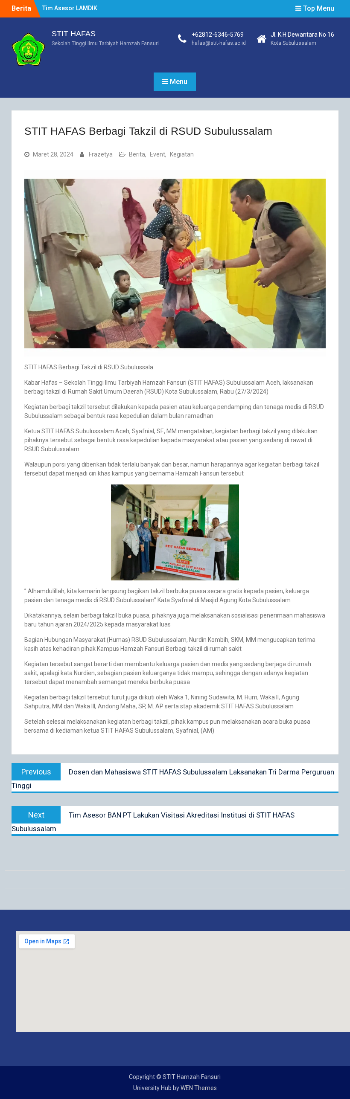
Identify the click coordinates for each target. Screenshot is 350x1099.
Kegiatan (182, 154)
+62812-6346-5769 (218, 34)
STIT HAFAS (74, 33)
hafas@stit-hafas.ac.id (219, 43)
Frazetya (101, 154)
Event (157, 154)
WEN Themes (199, 1088)
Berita (137, 154)
